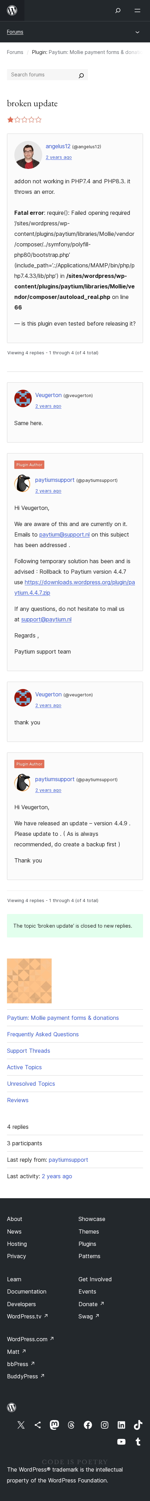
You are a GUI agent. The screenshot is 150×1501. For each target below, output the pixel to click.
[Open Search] (118, 10)
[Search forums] (81, 74)
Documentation (26, 1291)
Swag (89, 1316)
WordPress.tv (27, 1316)
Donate (91, 1304)
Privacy (16, 1256)
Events (87, 1291)
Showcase (91, 1218)
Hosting (17, 1243)
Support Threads (28, 1050)
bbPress (21, 1363)
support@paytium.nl (46, 619)
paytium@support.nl (64, 534)
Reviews (18, 1100)
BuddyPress (26, 1376)
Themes (88, 1231)
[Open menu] (139, 10)
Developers (21, 1304)
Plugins (87, 1243)
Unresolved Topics (31, 1083)
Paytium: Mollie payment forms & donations (98, 52)
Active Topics (24, 1067)
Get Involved (95, 1279)
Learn (14, 1279)
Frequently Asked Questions (43, 1034)
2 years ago (59, 157)
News (14, 1231)
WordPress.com (30, 1339)
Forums (15, 32)
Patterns (89, 1256)
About (14, 1218)
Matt (17, 1351)
